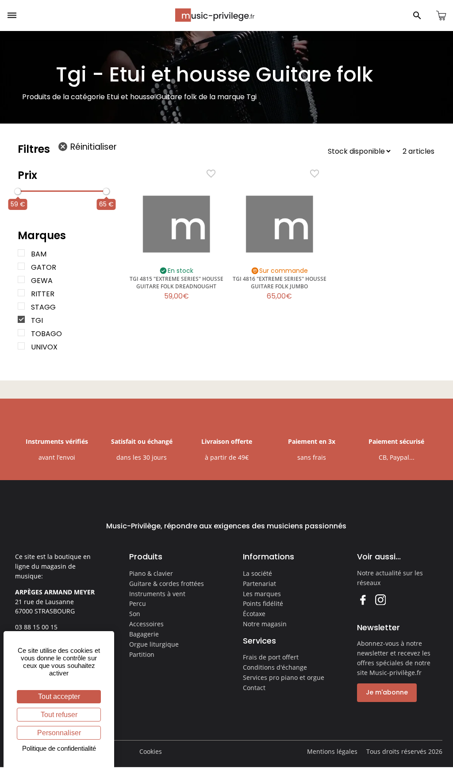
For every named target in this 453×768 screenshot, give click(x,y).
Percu (137, 603)
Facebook (362, 599)
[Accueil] (214, 15)
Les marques (262, 594)
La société (257, 573)
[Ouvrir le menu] (12, 15)
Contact (254, 687)
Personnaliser (59, 733)
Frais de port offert (271, 657)
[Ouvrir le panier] (441, 15)
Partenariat (259, 583)
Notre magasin (265, 624)
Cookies (150, 751)
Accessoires (146, 624)
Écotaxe (254, 613)
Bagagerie (144, 634)
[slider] (18, 191)
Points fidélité (263, 603)
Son (134, 613)
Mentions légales (332, 751)
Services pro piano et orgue (283, 677)
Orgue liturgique (154, 644)
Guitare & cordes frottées (166, 583)
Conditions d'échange (275, 667)
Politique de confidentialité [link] (59, 748)
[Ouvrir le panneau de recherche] (417, 15)
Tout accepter (59, 696)
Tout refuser (59, 714)
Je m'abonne (387, 692)
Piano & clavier (151, 573)
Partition (141, 654)
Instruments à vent (157, 594)
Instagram (380, 599)
